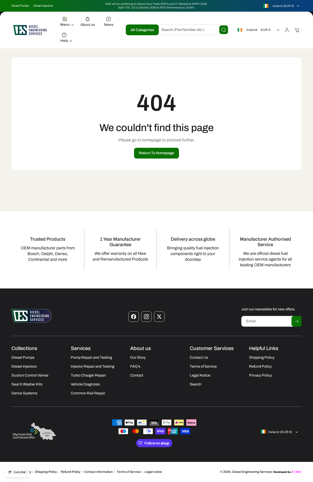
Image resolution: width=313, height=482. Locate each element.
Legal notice (153, 472)
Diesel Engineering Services (252, 472)
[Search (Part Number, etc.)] (223, 29)
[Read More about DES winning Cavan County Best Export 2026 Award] (34, 440)
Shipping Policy (46, 472)
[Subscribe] (296, 321)
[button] (66, 22)
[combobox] (191, 30)
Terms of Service (129, 472)
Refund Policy (70, 472)
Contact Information (98, 472)
